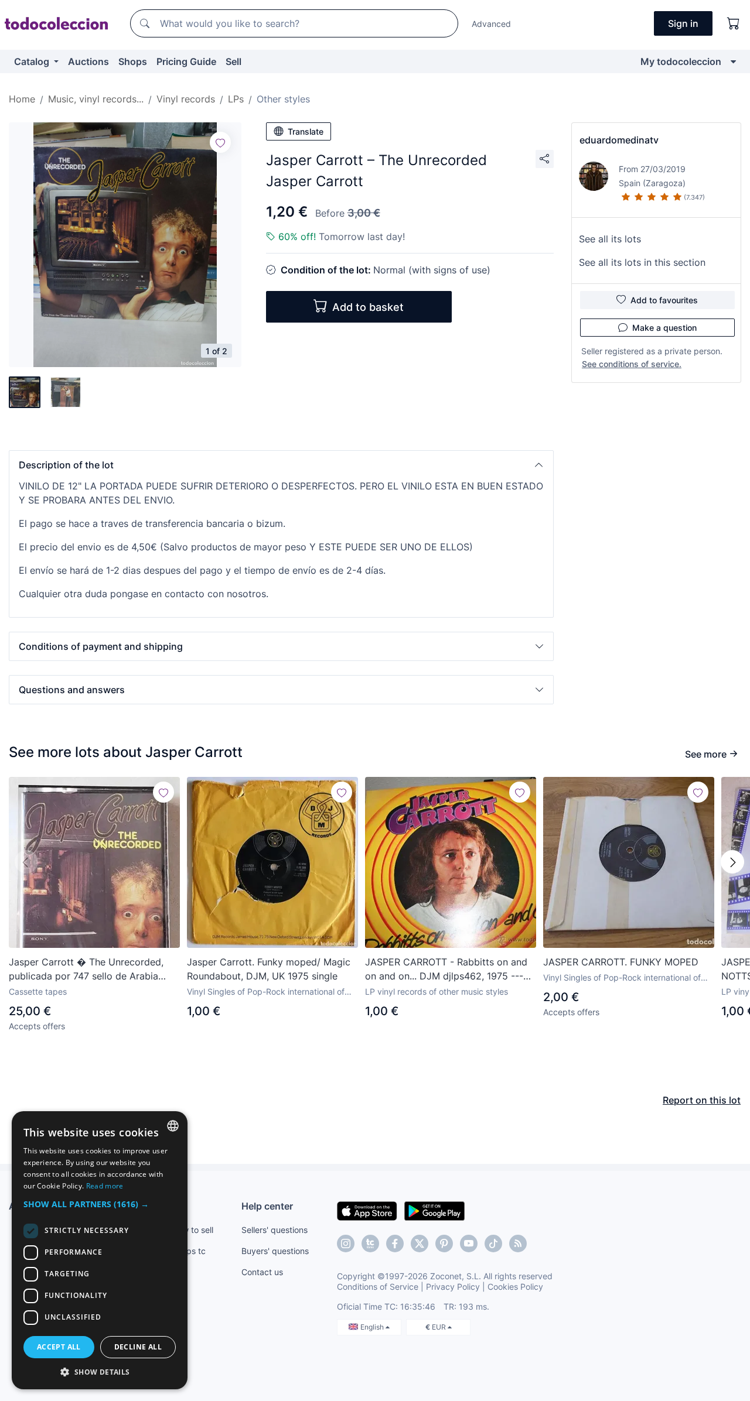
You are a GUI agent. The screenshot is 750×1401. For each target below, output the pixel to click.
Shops (132, 61)
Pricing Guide (186, 61)
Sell (233, 61)
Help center (267, 1206)
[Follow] (220, 142)
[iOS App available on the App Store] (367, 1210)
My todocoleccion (680, 61)
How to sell (192, 1230)
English (373, 1327)
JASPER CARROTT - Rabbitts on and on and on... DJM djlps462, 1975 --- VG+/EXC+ (446, 969)
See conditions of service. (631, 364)
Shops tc (189, 1251)
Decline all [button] (138, 1347)
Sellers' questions (274, 1230)
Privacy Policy (453, 1287)
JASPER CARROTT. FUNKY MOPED (620, 962)
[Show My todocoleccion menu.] (733, 61)
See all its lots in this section (642, 262)
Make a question (664, 328)
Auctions (88, 61)
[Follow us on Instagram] (345, 1243)
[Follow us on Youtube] (469, 1243)
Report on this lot (702, 1100)
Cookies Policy (515, 1287)
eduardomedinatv (619, 140)
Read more (105, 1186)
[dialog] (100, 1250)
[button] (281, 465)
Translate (305, 131)
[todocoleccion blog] (518, 1243)
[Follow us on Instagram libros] (370, 1243)
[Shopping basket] (734, 23)
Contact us (262, 1272)
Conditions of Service (377, 1287)
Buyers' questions (275, 1251)
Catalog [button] (33, 61)
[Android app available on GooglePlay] (434, 1210)
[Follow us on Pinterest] (444, 1243)
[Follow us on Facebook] (395, 1243)
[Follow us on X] (419, 1243)
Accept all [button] (59, 1347)
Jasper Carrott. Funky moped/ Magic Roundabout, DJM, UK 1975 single (268, 969)
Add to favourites (664, 300)
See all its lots (610, 239)
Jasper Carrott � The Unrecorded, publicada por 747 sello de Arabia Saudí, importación (86, 969)
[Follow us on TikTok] (493, 1243)
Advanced (491, 24)
